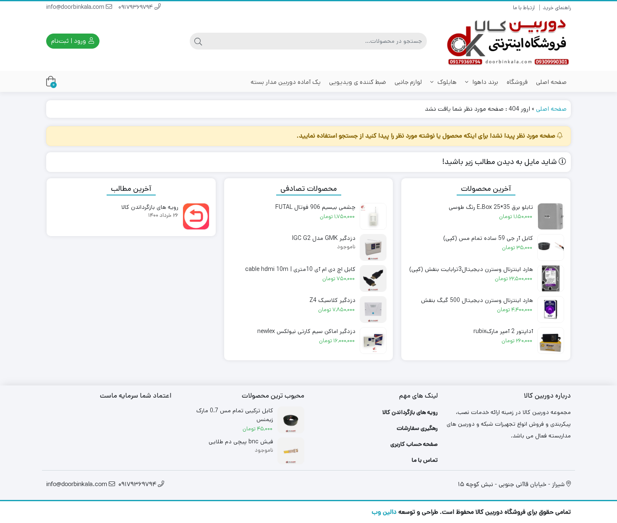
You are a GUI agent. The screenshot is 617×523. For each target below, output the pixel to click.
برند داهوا (484, 82)
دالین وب (384, 511)
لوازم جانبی (408, 82)
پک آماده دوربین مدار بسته (286, 82)
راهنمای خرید (557, 8)
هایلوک (446, 82)
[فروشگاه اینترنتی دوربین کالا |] (508, 41)
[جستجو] (198, 41)
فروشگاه (517, 82)
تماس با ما (425, 460)
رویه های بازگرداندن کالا (410, 412)
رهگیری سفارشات (417, 428)
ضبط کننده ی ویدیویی (357, 82)
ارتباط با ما (524, 8)
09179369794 (136, 7)
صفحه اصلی (551, 82)
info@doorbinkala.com (76, 7)
